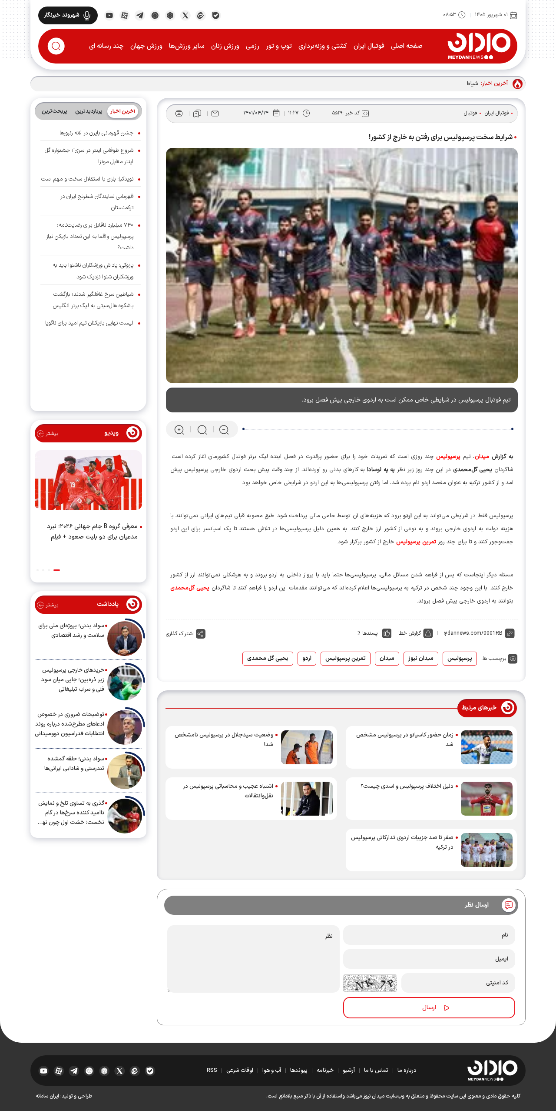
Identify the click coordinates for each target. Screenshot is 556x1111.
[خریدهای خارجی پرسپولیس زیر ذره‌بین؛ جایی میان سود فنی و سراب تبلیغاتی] (124, 683)
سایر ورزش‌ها (187, 46)
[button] (56, 570)
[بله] (215, 15)
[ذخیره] (197, 113)
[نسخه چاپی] (179, 113)
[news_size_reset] (201, 429)
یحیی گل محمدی (267, 658)
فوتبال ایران (369, 46)
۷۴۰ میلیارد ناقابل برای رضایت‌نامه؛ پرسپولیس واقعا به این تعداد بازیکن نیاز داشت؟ (89, 236)
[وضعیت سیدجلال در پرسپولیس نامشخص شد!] (307, 747)
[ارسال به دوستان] (215, 113)
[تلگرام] (139, 15)
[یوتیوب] (109, 15)
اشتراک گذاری (180, 634)
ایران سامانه (47, 1096)
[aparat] (124, 15)
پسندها (369, 633)
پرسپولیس (459, 658)
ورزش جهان (146, 46)
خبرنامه (325, 1070)
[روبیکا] (170, 15)
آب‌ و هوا (271, 1070)
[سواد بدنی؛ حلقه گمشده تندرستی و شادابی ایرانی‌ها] (124, 771)
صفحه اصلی (407, 46)
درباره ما (407, 1070)
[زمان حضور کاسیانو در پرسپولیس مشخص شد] (487, 747)
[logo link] (478, 46)
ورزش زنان (225, 46)
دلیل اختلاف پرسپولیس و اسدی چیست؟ (407, 786)
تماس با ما (376, 1070)
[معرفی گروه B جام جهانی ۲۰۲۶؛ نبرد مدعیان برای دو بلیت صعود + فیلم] (88, 482)
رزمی (252, 46)
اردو (306, 658)
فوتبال (470, 113)
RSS (212, 1070)
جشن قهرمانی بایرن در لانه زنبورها (96, 133)
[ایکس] (185, 15)
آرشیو (349, 1070)
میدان (387, 658)
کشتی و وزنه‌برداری (322, 46)
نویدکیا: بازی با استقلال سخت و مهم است (87, 179)
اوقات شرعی (239, 1070)
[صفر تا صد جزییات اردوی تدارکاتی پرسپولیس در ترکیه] (487, 850)
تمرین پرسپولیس (345, 658)
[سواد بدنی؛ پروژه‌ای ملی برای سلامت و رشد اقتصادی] (124, 638)
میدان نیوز (421, 658)
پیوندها (299, 1070)
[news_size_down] (223, 429)
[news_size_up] (179, 429)
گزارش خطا (409, 633)
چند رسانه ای (106, 46)
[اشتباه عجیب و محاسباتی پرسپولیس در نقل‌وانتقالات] (307, 799)
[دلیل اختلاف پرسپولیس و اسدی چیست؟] (487, 799)
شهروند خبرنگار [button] (61, 15)
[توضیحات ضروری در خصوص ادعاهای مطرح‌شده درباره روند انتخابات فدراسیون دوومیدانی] (124, 727)
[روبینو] (154, 15)
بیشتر (51, 434)
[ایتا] (200, 15)
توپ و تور (279, 46)
